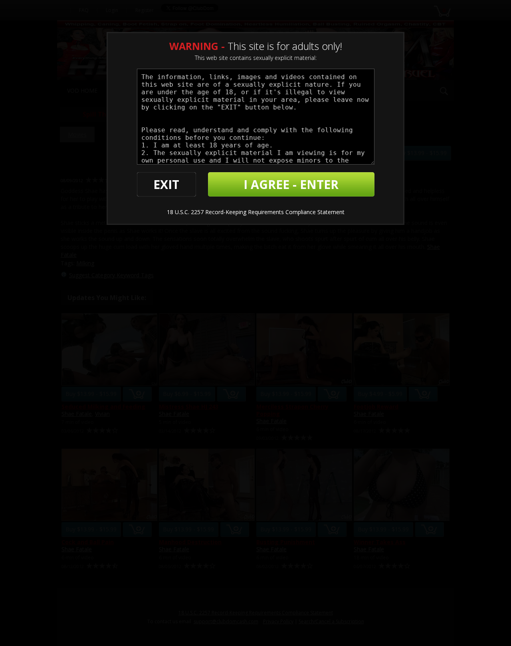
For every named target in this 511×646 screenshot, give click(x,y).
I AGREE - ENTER (291, 184)
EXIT (166, 184)
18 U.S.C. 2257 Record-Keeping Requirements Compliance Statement (256, 212)
